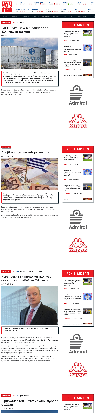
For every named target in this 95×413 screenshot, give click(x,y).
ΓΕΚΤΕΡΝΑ (38, 271)
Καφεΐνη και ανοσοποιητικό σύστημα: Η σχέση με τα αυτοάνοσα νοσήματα (72, 48)
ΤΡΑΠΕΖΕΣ (35, 16)
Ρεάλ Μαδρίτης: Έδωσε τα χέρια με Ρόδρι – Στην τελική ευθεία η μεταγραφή (73, 34)
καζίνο (22, 271)
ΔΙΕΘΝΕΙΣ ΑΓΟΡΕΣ (56, 18)
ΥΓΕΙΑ (65, 55)
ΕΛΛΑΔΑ (14, 16)
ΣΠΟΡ (65, 40)
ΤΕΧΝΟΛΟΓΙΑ (24, 16)
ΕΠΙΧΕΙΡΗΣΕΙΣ (67, 16)
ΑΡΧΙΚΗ (5, 16)
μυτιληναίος (24, 396)
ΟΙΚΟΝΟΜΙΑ (46, 16)
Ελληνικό (30, 271)
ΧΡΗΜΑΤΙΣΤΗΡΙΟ (81, 16)
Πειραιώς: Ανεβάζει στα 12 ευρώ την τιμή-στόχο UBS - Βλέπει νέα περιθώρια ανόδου (73, 63)
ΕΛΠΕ (22, 23)
